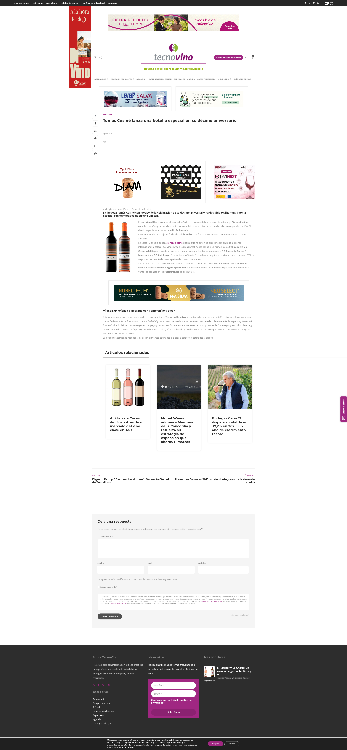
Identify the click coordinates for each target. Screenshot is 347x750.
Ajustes (231, 743)
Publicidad (38, 3)
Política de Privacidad (119, 603)
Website (202, 563)
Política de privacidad (94, 3)
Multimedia (223, 79)
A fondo (140, 79)
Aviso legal (51, 3)
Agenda (191, 79)
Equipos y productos (121, 79)
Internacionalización (160, 79)
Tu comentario (105, 536)
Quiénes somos (21, 3)
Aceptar (215, 743)
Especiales (179, 79)
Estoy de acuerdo (108, 587)
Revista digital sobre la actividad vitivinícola (173, 69)
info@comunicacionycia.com (212, 601)
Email (151, 563)
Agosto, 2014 (107, 134)
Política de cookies (70, 3)
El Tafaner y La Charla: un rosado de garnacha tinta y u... (234, 671)
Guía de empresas (242, 79)
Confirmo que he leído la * (171, 701)
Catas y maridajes (206, 79)
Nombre (101, 563)
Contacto (112, 3)
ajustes (131, 747)
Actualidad (100, 79)
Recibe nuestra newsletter (228, 57)
